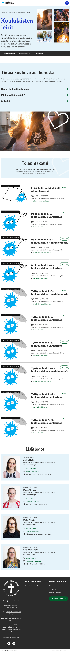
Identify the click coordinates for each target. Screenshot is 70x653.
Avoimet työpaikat (55, 592)
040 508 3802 (31, 528)
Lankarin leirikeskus (40, 227)
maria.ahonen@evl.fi (33, 501)
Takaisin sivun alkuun (58, 651)
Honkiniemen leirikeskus (42, 252)
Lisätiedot (39, 53)
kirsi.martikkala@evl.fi (33, 561)
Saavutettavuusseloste (9, 651)
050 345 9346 (31, 558)
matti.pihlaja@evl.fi (32, 531)
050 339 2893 (31, 468)
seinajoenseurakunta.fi (11, 637)
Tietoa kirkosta (54, 586)
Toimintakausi (24, 53)
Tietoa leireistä (9, 53)
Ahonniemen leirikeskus (41, 201)
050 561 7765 (30, 498)
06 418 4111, (16, 627)
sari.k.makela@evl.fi (33, 471)
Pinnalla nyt (53, 589)
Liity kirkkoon (57, 598)
